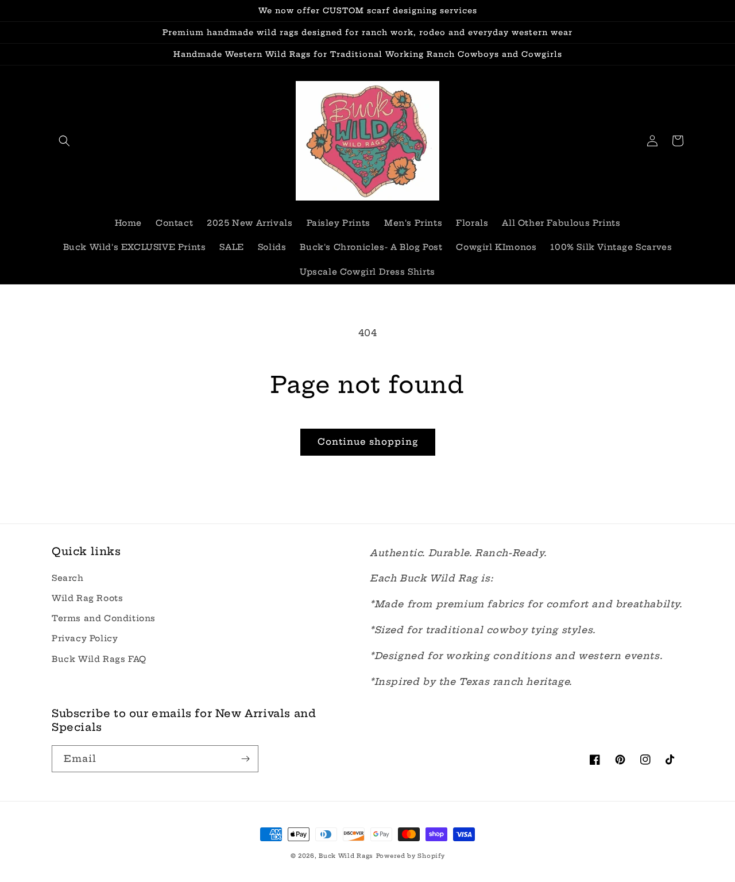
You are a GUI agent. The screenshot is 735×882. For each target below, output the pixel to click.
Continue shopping (368, 441)
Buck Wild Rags (346, 856)
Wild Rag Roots (87, 598)
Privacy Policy (85, 638)
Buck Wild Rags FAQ (99, 659)
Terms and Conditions (104, 618)
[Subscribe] (245, 758)
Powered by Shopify (410, 856)
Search (68, 578)
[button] (64, 140)
